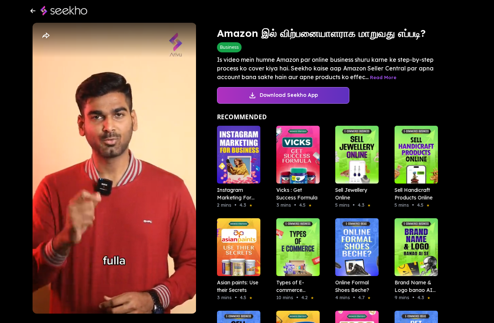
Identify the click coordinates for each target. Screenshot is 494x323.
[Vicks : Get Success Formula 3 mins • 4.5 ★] (295, 155)
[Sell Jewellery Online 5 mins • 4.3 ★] (354, 155)
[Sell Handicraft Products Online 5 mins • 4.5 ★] (414, 155)
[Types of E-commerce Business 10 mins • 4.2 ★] (295, 247)
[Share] (45, 36)
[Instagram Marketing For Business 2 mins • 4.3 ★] (236, 155)
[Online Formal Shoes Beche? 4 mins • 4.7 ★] (354, 247)
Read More (383, 77)
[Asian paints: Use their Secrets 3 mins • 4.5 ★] (236, 247)
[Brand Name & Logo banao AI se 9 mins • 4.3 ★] (414, 247)
